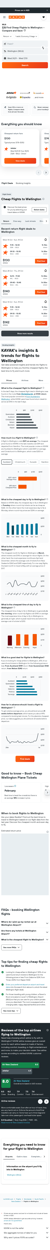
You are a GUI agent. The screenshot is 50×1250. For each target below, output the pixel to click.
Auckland (6, 462)
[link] (25, 759)
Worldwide (28, 1199)
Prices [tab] (9, 380)
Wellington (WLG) (14, 1175)
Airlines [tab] (25, 380)
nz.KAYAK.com (8, 1199)
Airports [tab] (9, 1156)
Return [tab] (6, 221)
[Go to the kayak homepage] (17, 17)
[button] (47, 10)
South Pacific (39, 1199)
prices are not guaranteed (13, 1221)
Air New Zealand (21, 1081)
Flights (18, 1199)
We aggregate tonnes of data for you (20, 1232)
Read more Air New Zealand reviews (15, 1122)
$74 (4, 27)
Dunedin (33, 462)
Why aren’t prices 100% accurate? (19, 1237)
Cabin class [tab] (22, 1156)
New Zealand (16, 1201)
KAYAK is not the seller (14, 1228)
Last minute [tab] (30, 221)
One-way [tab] (17, 221)
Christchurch (27, 394)
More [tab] (41, 380)
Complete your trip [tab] (39, 1156)
